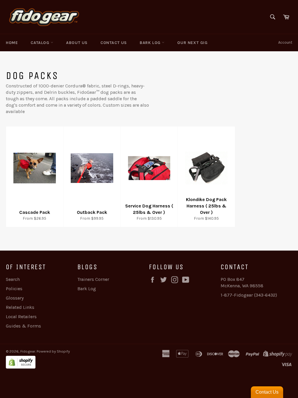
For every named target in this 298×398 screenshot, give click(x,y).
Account (285, 42)
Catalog (41, 42)
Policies (14, 288)
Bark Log (151, 42)
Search (13, 279)
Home (12, 42)
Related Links (20, 307)
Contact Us (113, 42)
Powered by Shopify (53, 351)
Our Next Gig (192, 42)
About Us (77, 42)
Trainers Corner (93, 279)
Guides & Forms (23, 326)
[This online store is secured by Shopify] (77, 363)
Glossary (15, 298)
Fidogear (27, 351)
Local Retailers (21, 316)
